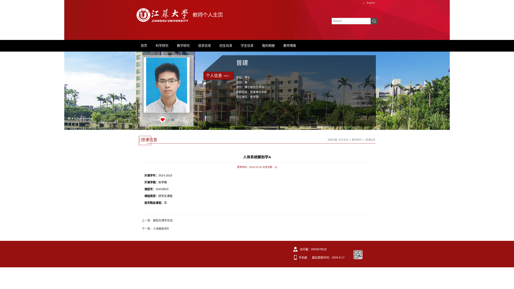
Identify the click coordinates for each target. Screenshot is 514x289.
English (371, 2)
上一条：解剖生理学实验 (157, 220)
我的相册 (268, 45)
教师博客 (289, 45)
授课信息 (370, 139)
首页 (144, 45)
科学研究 (162, 45)
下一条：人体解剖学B (155, 228)
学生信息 (247, 45)
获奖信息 (204, 45)
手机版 (303, 257)
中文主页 (343, 139)
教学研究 (183, 45)
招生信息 (225, 45)
